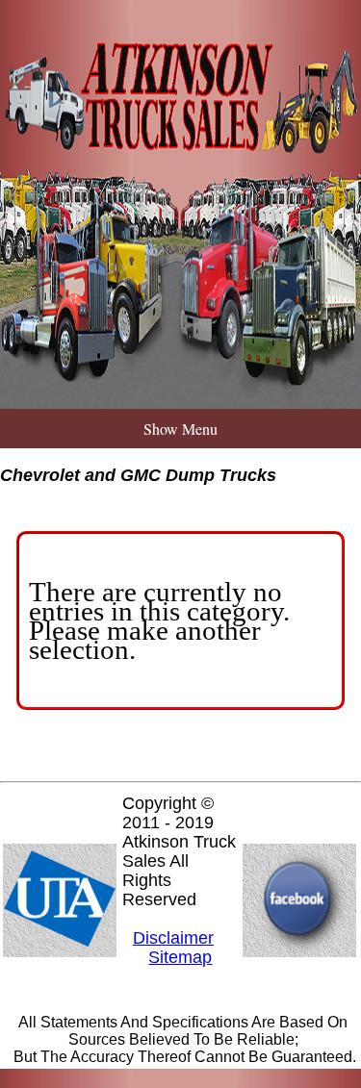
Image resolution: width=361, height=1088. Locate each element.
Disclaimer (173, 938)
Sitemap (180, 957)
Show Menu (180, 428)
